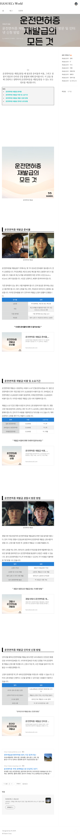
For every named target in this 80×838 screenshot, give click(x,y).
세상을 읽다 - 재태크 (68, 74)
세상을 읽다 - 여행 (67, 68)
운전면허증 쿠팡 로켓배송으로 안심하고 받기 (20, 769)
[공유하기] (9, 783)
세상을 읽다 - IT (66, 62)
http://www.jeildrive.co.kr (12, 752)
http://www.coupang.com (12, 766)
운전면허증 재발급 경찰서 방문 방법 (16, 98)
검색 (71, 3)
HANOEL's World (11, 3)
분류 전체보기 (66, 55)
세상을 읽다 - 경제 (67, 58)
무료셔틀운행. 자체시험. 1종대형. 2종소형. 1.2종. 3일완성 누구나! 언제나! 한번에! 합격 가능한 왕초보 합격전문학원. (21, 758)
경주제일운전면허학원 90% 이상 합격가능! (20, 755)
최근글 (64, 91)
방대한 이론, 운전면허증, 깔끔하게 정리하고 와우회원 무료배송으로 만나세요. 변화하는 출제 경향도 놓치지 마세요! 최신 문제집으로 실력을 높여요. (27, 772)
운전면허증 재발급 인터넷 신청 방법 (16, 101)
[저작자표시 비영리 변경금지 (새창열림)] (25, 784)
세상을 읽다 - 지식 (67, 65)
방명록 (20, 10)
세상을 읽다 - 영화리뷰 (68, 71)
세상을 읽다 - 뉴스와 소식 (69, 81)
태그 (11, 10)
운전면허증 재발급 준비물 (13, 92)
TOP (76, 831)
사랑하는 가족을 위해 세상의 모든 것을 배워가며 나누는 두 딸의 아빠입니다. (24, 802)
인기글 (70, 91)
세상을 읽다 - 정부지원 (68, 78)
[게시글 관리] (12, 783)
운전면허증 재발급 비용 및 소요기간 (16, 95)
